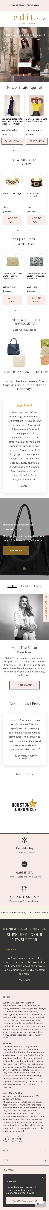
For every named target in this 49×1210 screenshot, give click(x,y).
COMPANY (8, 1170)
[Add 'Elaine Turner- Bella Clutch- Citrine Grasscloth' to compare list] (19, 256)
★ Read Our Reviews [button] (46, 608)
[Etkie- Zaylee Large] (12, 181)
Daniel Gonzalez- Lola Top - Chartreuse (36, 120)
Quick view (12, 141)
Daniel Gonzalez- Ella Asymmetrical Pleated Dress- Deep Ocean (12, 121)
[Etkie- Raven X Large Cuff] (36, 181)
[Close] (43, 1178)
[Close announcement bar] (45, 5)
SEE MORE (16, 550)
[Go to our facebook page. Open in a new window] (6, 1139)
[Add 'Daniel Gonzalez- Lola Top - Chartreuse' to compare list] (44, 99)
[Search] (39, 19)
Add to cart (12, 220)
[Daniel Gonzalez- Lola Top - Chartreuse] (37, 105)
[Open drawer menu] (4, 19)
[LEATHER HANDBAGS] (16, 352)
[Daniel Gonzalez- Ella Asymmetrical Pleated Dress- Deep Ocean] (12, 105)
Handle (25, 586)
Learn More (24, 685)
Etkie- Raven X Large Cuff (34, 194)
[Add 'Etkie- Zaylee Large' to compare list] (19, 176)
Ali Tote (12, 586)
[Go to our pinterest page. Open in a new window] (20, 1139)
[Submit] (42, 949)
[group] (24, 805)
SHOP (5, 1150)
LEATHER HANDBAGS (16, 372)
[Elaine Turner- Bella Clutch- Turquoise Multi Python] (36, 261)
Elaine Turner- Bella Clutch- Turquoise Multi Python (36, 276)
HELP (5, 1160)
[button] (13, 150)
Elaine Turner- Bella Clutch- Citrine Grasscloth (12, 276)
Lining (38, 586)
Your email (11, 949)
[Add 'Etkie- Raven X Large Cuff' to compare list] (42, 176)
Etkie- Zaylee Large (12, 193)
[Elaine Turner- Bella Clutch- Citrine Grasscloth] (12, 261)
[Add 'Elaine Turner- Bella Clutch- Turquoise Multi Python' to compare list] (42, 256)
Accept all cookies (25, 1200)
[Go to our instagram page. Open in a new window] (13, 1139)
